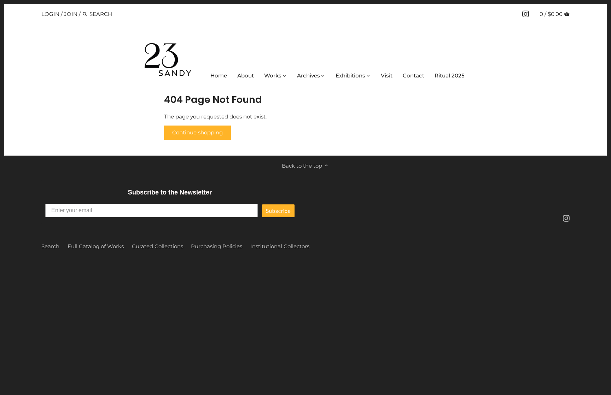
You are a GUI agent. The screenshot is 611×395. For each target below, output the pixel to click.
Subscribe (278, 210)
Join (70, 14)
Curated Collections (157, 246)
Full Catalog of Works (96, 246)
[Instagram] (525, 14)
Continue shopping (197, 132)
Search (50, 246)
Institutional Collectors (279, 246)
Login (50, 14)
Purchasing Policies (216, 246)
